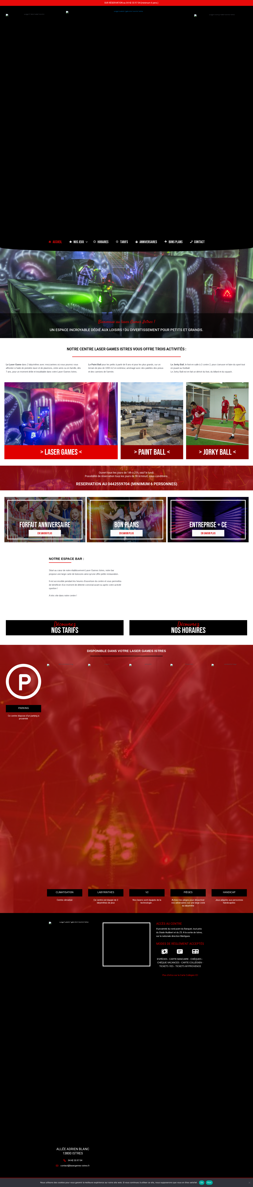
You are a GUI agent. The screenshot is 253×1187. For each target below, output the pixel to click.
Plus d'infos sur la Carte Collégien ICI (180, 975)
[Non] (249, 1182)
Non (209, 1182)
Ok (201, 1182)
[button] (86, 242)
